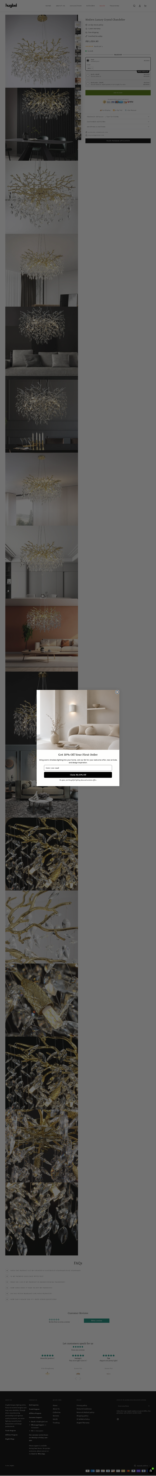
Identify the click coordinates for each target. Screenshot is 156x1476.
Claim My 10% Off (78, 775)
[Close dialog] (117, 692)
